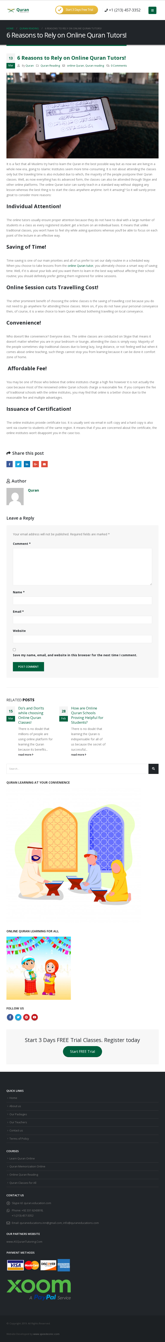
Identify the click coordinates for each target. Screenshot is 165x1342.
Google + (36, 464)
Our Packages (18, 1114)
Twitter (18, 464)
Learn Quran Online (22, 1158)
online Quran (75, 65)
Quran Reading (50, 65)
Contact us (16, 1130)
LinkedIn (27, 464)
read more (25, 754)
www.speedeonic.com (46, 1334)
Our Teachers (18, 1122)
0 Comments (119, 65)
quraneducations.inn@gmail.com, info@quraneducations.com (59, 1223)
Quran (30, 65)
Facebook (9, 464)
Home (13, 1098)
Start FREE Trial (82, 1051)
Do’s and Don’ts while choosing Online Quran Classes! (31, 715)
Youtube (34, 1017)
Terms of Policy (19, 1138)
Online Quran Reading (23, 1174)
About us (15, 1106)
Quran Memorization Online (27, 1166)
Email (44, 464)
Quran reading (94, 65)
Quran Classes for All (22, 1183)
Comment (22, 544)
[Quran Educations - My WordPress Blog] (18, 10)
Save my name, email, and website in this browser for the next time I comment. (75, 655)
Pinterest (26, 1017)
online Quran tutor (80, 266)
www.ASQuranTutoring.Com (24, 1242)
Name (19, 592)
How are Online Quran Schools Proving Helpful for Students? (87, 715)
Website (19, 631)
